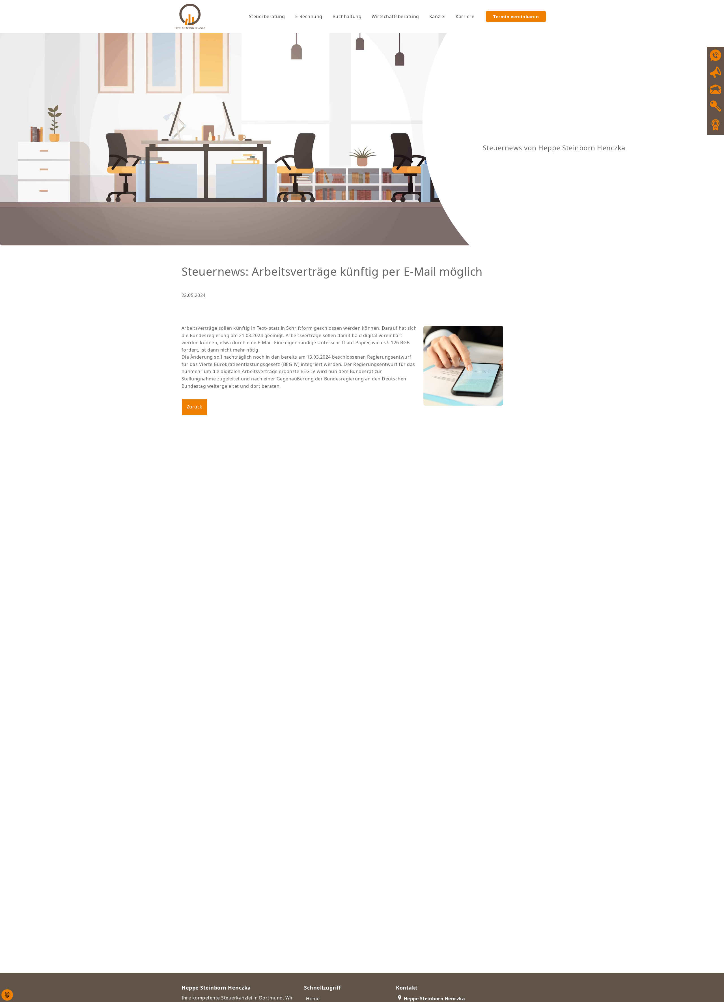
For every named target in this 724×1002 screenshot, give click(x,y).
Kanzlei (437, 16)
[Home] (196, 16)
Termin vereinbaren (516, 16)
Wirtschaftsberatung (395, 16)
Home (313, 998)
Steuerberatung (267, 16)
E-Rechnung (308, 16)
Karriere (465, 16)
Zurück (194, 407)
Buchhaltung (347, 16)
